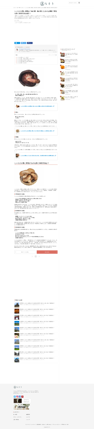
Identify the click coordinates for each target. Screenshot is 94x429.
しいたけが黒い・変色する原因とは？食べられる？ (26, 58)
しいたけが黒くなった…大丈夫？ (23, 57)
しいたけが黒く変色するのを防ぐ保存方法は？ (25, 61)
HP (19, 49)
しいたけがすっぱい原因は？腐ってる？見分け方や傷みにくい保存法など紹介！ (36, 130)
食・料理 (18, 7)
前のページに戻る (25, 252)
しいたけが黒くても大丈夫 (21, 62)
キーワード (33, 424)
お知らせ (43, 424)
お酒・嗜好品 (16, 419)
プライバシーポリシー (56, 424)
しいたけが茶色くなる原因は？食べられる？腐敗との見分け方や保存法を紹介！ (36, 106)
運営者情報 (39, 424)
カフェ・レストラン (17, 416)
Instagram (22, 49)
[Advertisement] (36, 32)
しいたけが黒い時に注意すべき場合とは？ (24, 60)
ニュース (28, 416)
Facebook (28, 49)
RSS (67, 424)
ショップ (28, 419)
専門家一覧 (63, 424)
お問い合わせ (48, 424)
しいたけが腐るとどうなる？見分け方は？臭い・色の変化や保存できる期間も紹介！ (37, 155)
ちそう (14, 7)
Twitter (25, 49)
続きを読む (47, 252)
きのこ (22, 7)
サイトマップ (28, 424)
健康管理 (28, 414)
